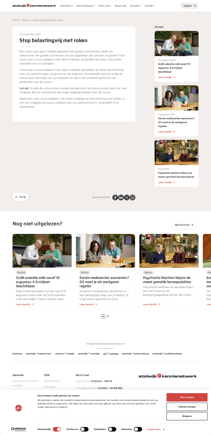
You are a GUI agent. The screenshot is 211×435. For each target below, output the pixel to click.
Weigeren (187, 416)
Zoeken (187, 6)
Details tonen (154, 429)
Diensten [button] (65, 6)
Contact (149, 6)
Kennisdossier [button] (84, 6)
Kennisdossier (52, 381)
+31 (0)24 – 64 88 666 (109, 388)
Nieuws (26, 20)
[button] (103, 316)
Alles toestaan (187, 397)
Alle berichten (182, 225)
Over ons (103, 6)
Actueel (134, 6)
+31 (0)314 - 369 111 (101, 381)
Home (15, 20)
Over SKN (49, 387)
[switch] (84, 429)
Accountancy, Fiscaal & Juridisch (25, 383)
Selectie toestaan (187, 407)
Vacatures (120, 6)
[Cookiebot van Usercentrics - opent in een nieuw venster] (18, 429)
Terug (22, 197)
